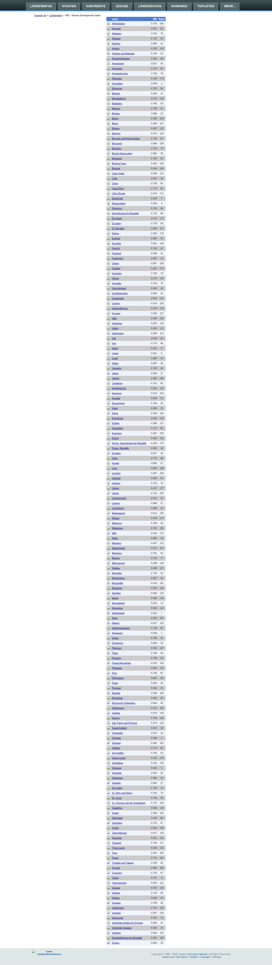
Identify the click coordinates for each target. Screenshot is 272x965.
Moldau (116, 568)
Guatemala (118, 298)
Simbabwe (117, 763)
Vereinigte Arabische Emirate (127, 923)
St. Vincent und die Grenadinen (128, 803)
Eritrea (115, 233)
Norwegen (117, 633)
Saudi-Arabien (119, 728)
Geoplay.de (40, 15)
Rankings (179, 6)
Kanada (116, 398)
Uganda (116, 888)
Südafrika (117, 808)
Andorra (116, 43)
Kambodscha (119, 388)
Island (115, 353)
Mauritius (117, 553)
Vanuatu (116, 913)
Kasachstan (118, 403)
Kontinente (96, 6)
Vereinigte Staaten (122, 928)
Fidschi (116, 248)
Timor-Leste (118, 848)
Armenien (117, 68)
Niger (114, 618)
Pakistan (116, 648)
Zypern (115, 942)
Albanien (116, 33)
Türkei (115, 878)
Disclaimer (182, 957)
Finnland (116, 253)
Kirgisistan (117, 418)
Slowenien (117, 778)
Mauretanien (118, 548)
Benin (115, 123)
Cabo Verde (118, 173)
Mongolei (117, 573)
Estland (116, 238)
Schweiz (116, 738)
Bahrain (116, 93)
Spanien (116, 783)
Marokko (116, 543)
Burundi (116, 168)
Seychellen (118, 753)
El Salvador (118, 228)
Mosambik (117, 583)
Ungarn (116, 898)
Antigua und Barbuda (123, 53)
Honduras (117, 323)
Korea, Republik (120, 448)
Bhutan (116, 128)
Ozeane (122, 6)
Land (115, 19)
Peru (114, 673)
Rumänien (117, 698)
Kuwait (115, 463)
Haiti (114, 318)
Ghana (115, 278)
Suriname (117, 823)
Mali (114, 533)
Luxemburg (118, 508)
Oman (115, 638)
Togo (114, 853)
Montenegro (118, 578)
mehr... (229, 6)
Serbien (116, 748)
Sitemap (216, 957)
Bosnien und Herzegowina (126, 138)
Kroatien (116, 453)
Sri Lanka (117, 788)
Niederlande (118, 613)
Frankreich (117, 258)
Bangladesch (119, 98)
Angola (115, 48)
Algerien (116, 38)
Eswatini (116, 243)
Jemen (115, 378)
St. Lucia (117, 798)
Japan (115, 373)
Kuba (114, 458)
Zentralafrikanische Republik (127, 938)
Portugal (116, 688)
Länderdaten (149, 6)
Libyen (115, 493)
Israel (115, 358)
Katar (115, 408)
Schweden (117, 733)
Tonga (115, 858)
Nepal (115, 598)
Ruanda (116, 693)
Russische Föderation (123, 703)
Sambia (116, 713)
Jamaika (116, 368)
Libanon (116, 483)
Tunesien (117, 873)
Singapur (116, 768)
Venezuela (117, 918)
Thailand (116, 843)
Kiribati (115, 423)
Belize (115, 118)
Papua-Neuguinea (121, 663)
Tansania (117, 838)
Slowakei (117, 773)
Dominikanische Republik (125, 213)
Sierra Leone (118, 758)
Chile (114, 178)
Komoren (117, 433)
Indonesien (118, 333)
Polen (115, 683)
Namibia (116, 593)
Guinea (116, 303)
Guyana (116, 313)
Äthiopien (117, 78)
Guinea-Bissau (120, 308)
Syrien (115, 828)
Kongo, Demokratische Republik (129, 443)
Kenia (115, 413)
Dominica (117, 208)
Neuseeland (118, 603)
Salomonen (118, 708)
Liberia (115, 488)
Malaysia (117, 523)
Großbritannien (120, 293)
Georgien (117, 273)
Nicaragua (117, 608)
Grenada (116, 283)
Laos (114, 468)
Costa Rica (118, 188)
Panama (116, 658)
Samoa (116, 718)
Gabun (115, 263)
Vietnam (116, 933)
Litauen (116, 503)
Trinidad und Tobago (123, 863)
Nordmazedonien (121, 628)
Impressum (168, 957)
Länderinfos (41, 6)
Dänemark (117, 198)
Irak (114, 338)
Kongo (115, 438)
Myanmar (117, 588)
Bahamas (117, 88)
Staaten (69, 6)
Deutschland (118, 203)
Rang (162, 19)
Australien (117, 83)
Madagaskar (118, 513)
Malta (115, 538)
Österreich (117, 643)
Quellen (194, 957)
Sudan (115, 813)
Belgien (116, 113)
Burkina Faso (119, 163)
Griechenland (119, 288)
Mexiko (116, 558)
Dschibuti (117, 218)
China (115, 183)
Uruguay (116, 903)
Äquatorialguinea (121, 58)
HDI (155, 19)
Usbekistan (118, 908)
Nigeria (115, 623)
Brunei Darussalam (122, 153)
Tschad (116, 868)
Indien (115, 328)
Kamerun (117, 393)
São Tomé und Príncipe (124, 723)
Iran (114, 343)
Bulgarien (117, 158)
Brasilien (116, 148)
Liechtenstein (119, 498)
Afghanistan (118, 23)
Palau (115, 653)
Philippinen (118, 678)
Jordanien (117, 383)
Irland (115, 348)
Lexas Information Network (193, 954)
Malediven (117, 528)
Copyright (205, 957)
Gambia (116, 268)
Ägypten (116, 28)
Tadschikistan (119, 833)
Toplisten (205, 6)
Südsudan (117, 818)
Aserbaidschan (120, 73)
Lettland (116, 478)
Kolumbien (117, 428)
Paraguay (117, 668)
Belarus (116, 108)
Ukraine (116, 893)
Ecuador (116, 223)
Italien (115, 363)
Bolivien (116, 133)
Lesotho (116, 473)
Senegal (116, 743)
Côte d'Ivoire (118, 193)
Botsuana (117, 143)
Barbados (117, 103)
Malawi (115, 518)
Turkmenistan (119, 883)
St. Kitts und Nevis (122, 793)
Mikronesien (118, 563)
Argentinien (118, 63)
